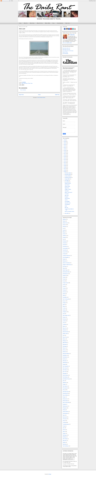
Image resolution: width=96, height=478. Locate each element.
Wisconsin (64, 440)
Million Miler (65, 342)
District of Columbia (66, 262)
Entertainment (65, 273)
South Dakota (65, 413)
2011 (65, 162)
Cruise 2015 (65, 251)
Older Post (57, 94)
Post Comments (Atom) (41, 97)
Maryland (64, 329)
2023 (65, 144)
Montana (64, 351)
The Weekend (67, 204)
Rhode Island (65, 400)
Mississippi (65, 346)
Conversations (65, 248)
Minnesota (64, 344)
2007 (65, 168)
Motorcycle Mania (66, 353)
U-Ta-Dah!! (67, 193)
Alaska (64, 221)
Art (63, 228)
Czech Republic (65, 257)
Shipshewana (65, 406)
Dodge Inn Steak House (67, 264)
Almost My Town (67, 202)
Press (53, 23)
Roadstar (64, 404)
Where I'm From (40, 23)
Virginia (64, 433)
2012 (65, 161)
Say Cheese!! (67, 184)
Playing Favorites (68, 183)
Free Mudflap (67, 201)
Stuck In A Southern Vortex (69, 211)
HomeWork (65, 297)
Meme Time (65, 337)
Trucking (64, 422)
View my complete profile (67, 42)
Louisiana (64, 324)
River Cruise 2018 (66, 402)
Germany (64, 291)
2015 (65, 156)
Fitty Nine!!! (67, 190)
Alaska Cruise (65, 222)
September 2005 (68, 177)
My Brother (65, 355)
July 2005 (67, 180)
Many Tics (64, 328)
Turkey (64, 426)
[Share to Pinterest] (23, 84)
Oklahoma (64, 382)
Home (20, 23)
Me (63, 335)
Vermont (64, 429)
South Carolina (65, 411)
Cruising (64, 253)
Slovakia (64, 409)
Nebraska (64, 360)
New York (64, 371)
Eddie (22, 83)
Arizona (64, 224)
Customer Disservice (66, 255)
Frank (64, 286)
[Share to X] (21, 84)
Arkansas (64, 226)
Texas (31, 83)
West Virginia (65, 438)
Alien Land (66, 195)
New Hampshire (65, 366)
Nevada (64, 364)
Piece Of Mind (65, 395)
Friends (64, 288)
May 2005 (67, 213)
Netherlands (65, 362)
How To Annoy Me (66, 299)
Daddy (64, 259)
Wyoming (64, 444)
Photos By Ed (65, 393)
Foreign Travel (65, 282)
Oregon (64, 384)
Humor (64, 300)
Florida (64, 279)
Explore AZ (65, 275)
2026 (65, 139)
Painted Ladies (67, 186)
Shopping (64, 407)
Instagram (64, 311)
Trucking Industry (66, 424)
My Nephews (65, 357)
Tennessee (65, 418)
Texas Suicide (67, 198)
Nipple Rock (67, 187)
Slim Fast (66, 207)
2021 (65, 147)
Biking (64, 231)
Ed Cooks (64, 266)
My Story (64, 358)
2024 (65, 142)
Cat (63, 239)
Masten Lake (65, 333)
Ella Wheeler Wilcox (66, 271)
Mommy (64, 349)
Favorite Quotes (60, 23)
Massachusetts (65, 331)
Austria (64, 230)
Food (64, 280)
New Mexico (26, 83)
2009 (65, 165)
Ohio (63, 380)
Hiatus (64, 295)
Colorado (64, 244)
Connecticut (65, 246)
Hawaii (64, 293)
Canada (64, 237)
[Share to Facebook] (22, 84)
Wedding (64, 436)
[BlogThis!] (20, 84)
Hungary (64, 302)
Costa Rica (65, 250)
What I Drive (32, 23)
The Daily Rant (72, 34)
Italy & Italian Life (66, 315)
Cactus (64, 233)
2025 (65, 141)
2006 (65, 170)
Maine (64, 326)
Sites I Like (67, 23)
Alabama (64, 219)
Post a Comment (23, 89)
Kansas (64, 317)
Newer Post (21, 94)
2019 (65, 150)
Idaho (64, 304)
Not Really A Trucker (66, 378)
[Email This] (19, 84)
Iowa (63, 313)
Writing (64, 442)
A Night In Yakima (68, 189)
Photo (29, 83)
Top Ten (66, 199)
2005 (65, 171)
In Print (64, 308)
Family (64, 277)
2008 (65, 167)
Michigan (64, 340)
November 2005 (68, 174)
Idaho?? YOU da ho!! (68, 192)
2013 (65, 159)
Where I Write (47, 23)
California (64, 235)
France (64, 284)
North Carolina (65, 375)
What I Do (26, 23)
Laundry (64, 320)
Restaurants (65, 398)
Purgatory (66, 196)
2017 (65, 153)
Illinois (64, 306)
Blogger (50, 474)
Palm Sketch (65, 386)
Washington (65, 435)
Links (64, 322)
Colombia (64, 242)
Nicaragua (64, 373)
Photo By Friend (65, 391)
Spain (64, 415)
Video (64, 431)
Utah (63, 427)
